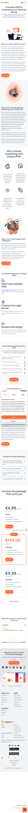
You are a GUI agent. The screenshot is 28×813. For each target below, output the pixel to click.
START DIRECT (14, 662)
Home (3, 686)
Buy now (9, 526)
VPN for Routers (17, 706)
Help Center (4, 710)
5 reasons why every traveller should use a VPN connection (12, 373)
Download (3, 712)
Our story (3, 697)
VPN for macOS (17, 695)
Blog (2, 704)
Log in (2, 714)
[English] (22, 3)
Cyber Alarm (4, 702)
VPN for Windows (17, 697)
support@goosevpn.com (19, 737)
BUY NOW (5, 75)
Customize (13, 421)
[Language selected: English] (22, 3)
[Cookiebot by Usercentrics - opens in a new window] (20, 391)
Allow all (14, 417)
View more (14, 379)
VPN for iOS (16, 702)
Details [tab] (14, 394)
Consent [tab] (5, 394)
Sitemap (14, 765)
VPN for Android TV (18, 699)
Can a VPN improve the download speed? (11, 365)
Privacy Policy (14, 763)
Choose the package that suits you (9, 289)
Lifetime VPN (4, 695)
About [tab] (22, 394)
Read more (6, 263)
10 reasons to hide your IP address (9, 361)
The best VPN (4, 699)
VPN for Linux (17, 704)
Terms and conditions (14, 760)
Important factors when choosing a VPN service (12, 368)
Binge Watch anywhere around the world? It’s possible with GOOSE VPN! (12, 357)
